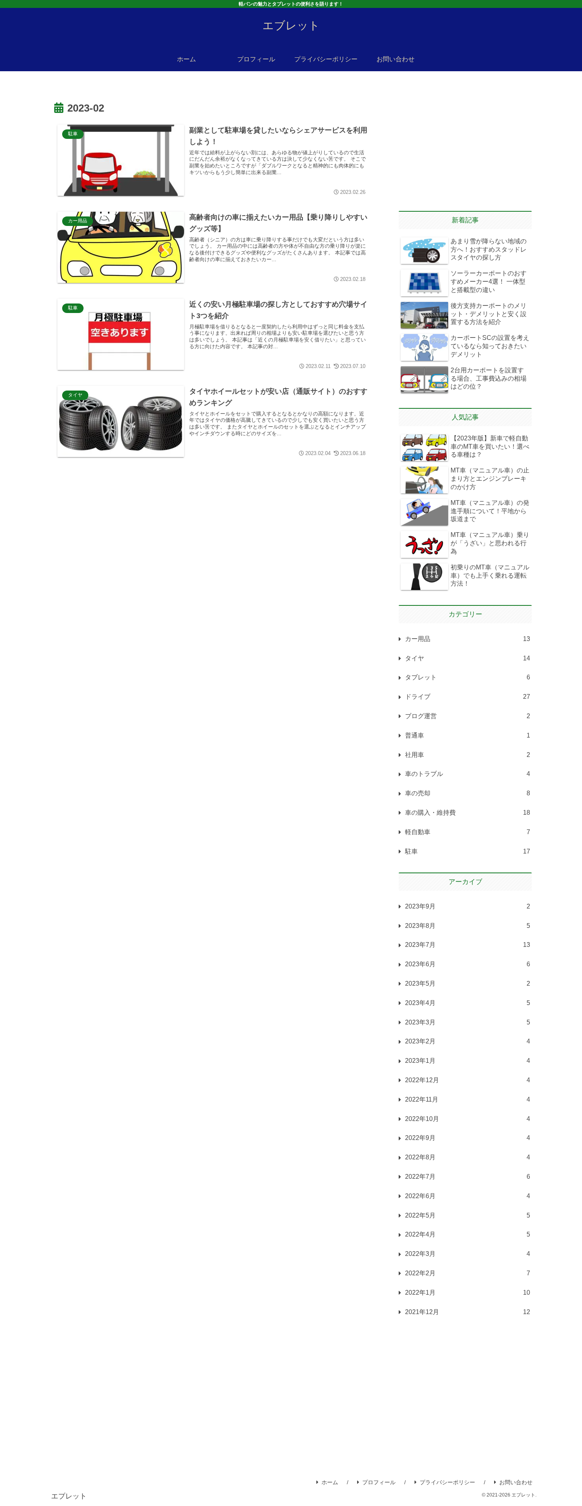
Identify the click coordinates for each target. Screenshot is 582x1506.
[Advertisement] (212, 537)
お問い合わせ (516, 1482)
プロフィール (379, 1482)
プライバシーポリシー (447, 1482)
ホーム (329, 1482)
